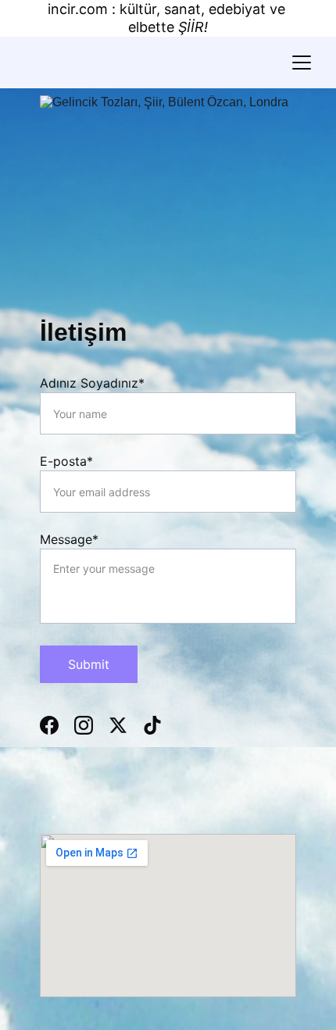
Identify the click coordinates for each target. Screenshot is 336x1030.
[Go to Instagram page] (91, 725)
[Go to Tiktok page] (152, 725)
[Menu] (301, 62)
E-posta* (66, 461)
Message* (69, 539)
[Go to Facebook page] (57, 725)
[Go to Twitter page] (126, 725)
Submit (88, 664)
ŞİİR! (193, 27)
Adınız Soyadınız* (92, 383)
